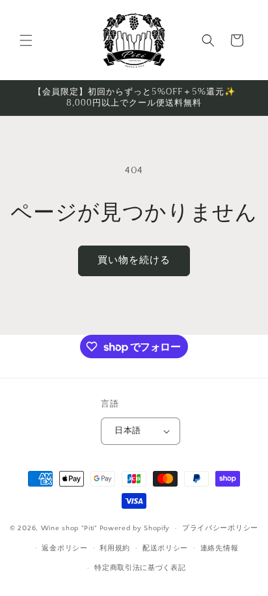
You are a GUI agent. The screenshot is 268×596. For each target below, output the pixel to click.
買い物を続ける (134, 260)
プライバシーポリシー (220, 528)
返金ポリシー (64, 548)
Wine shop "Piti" (69, 528)
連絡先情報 (219, 548)
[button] (26, 40)
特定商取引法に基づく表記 (139, 568)
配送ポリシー (165, 548)
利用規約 (115, 548)
